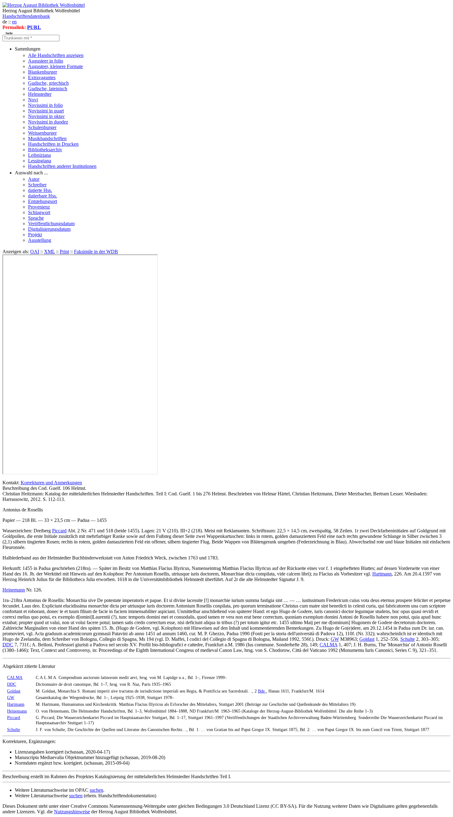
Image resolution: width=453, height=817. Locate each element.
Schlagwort (39, 212)
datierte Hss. (40, 190)
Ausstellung (39, 240)
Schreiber (37, 184)
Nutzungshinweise (72, 811)
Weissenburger (42, 133)
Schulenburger (42, 127)
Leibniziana (39, 155)
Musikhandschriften (47, 138)
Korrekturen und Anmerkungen (51, 482)
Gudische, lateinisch (47, 88)
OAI (34, 251)
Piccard (59, 530)
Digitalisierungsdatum (49, 229)
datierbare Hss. (42, 195)
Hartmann (382, 573)
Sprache (36, 218)
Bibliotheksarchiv (45, 149)
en (14, 21)
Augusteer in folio (45, 60)
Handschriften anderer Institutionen (62, 166)
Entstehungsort (42, 201)
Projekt (35, 234)
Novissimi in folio (45, 105)
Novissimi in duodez (48, 121)
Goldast (366, 639)
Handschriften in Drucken (53, 144)
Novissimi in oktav (46, 116)
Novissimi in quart (46, 110)
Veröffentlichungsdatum (51, 223)
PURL (34, 27)
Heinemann (13, 589)
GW (335, 639)
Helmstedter (39, 94)
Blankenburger (42, 72)
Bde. (262, 691)
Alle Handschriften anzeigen (56, 55)
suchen (96, 790)
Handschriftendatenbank (26, 16)
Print (64, 251)
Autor (33, 179)
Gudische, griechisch (48, 83)
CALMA (328, 644)
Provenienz (39, 206)
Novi (33, 99)
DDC (7, 644)
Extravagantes (41, 77)
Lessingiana (39, 160)
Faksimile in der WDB (96, 251)
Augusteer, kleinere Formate (55, 66)
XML (49, 251)
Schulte (407, 639)
